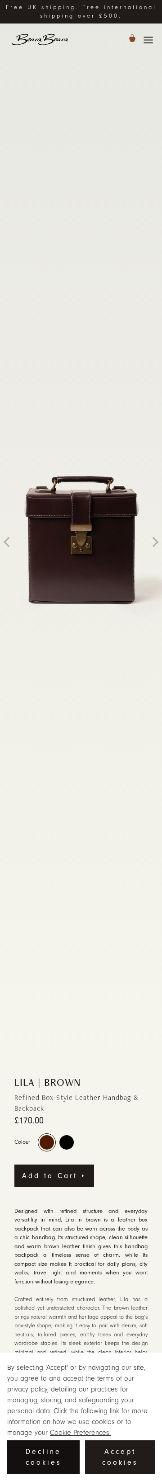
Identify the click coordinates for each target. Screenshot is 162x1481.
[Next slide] (155, 542)
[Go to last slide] (7, 542)
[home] (40, 40)
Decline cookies (44, 1457)
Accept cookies (120, 1457)
